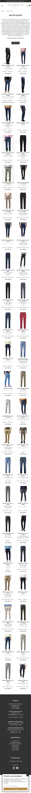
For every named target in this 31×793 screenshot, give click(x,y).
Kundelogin (15, 740)
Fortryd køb (15, 748)
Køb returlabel (15, 749)
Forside (2, 11)
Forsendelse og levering (15, 743)
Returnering (15, 745)
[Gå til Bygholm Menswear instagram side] (14, 768)
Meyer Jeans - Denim (12, 38)
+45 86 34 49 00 (15, 713)
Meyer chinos (21, 38)
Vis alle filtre (15, 43)
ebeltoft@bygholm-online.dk (15, 714)
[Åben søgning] (27, 6)
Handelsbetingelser (15, 742)
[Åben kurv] (29, 6)
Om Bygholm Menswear (15, 761)
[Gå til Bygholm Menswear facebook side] (17, 768)
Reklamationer (15, 746)
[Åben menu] (2, 6)
